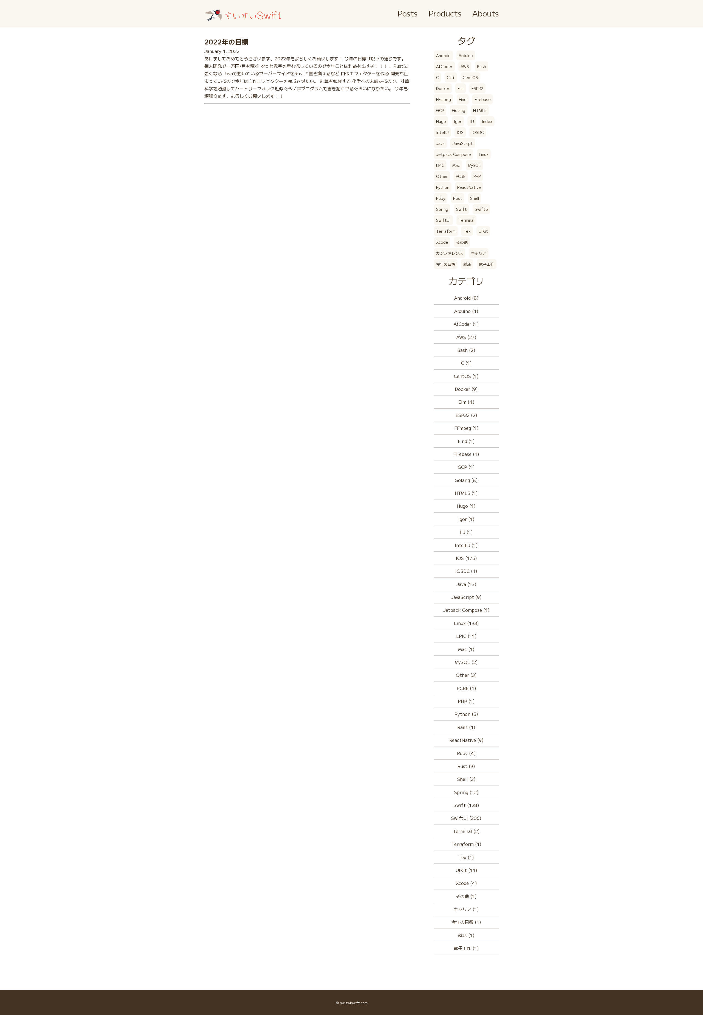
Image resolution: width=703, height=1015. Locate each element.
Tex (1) (466, 857)
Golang (458, 110)
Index (487, 121)
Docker (443, 88)
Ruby (440, 198)
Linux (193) (466, 623)
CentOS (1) (466, 376)
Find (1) (466, 441)
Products (444, 13)
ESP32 (477, 88)
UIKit (483, 231)
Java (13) (466, 584)
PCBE (460, 176)
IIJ (472, 121)
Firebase (483, 99)
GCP (440, 110)
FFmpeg (443, 99)
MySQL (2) (466, 662)
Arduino (466, 55)
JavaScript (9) (466, 597)
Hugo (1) (466, 506)
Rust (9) (466, 766)
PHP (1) (466, 701)
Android (443, 55)
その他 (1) (466, 896)
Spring (442, 209)
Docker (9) (466, 389)
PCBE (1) (466, 688)
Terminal (466, 220)
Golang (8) (466, 480)
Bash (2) (466, 350)
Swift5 (481, 209)
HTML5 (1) (466, 493)
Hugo (441, 121)
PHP (477, 176)
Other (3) (466, 675)
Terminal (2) (466, 831)
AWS (465, 66)
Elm (460, 88)
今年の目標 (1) (466, 922)
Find (463, 99)
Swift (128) (466, 805)
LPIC (440, 165)
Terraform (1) (466, 844)
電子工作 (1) (466, 948)
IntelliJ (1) (466, 545)
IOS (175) (466, 558)
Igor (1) (466, 519)
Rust (457, 198)
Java (440, 143)
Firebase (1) (466, 454)
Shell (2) (466, 779)
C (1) (466, 363)
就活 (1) (466, 935)
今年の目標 (445, 264)
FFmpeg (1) (466, 428)
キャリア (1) (466, 909)
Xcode (442, 242)
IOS (460, 132)
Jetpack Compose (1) (466, 610)
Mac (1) (466, 649)
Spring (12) (466, 792)
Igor (458, 121)
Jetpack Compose (453, 154)
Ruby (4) (466, 753)
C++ (451, 77)
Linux (484, 154)
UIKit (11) (466, 870)
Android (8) (466, 298)
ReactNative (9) (466, 740)
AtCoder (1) (466, 324)
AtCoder (444, 66)
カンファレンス (449, 253)
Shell (474, 198)
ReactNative (469, 187)
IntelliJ (442, 132)
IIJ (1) (466, 532)
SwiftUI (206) (466, 818)
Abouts (485, 13)
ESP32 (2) (466, 415)
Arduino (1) (466, 311)
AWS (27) (466, 337)
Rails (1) (466, 727)
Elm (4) (466, 402)
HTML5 (480, 110)
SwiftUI (443, 220)
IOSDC (478, 132)
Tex (467, 231)
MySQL (474, 165)
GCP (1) (466, 467)
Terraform (446, 231)
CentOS (470, 77)
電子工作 (486, 264)
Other (442, 176)
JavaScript (463, 143)
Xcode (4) (466, 883)
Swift (461, 209)
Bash (481, 66)
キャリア (478, 253)
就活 (467, 264)
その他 (462, 242)
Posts (407, 13)
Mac (456, 165)
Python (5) (466, 714)
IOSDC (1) (466, 571)
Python (442, 187)
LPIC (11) (466, 636)
